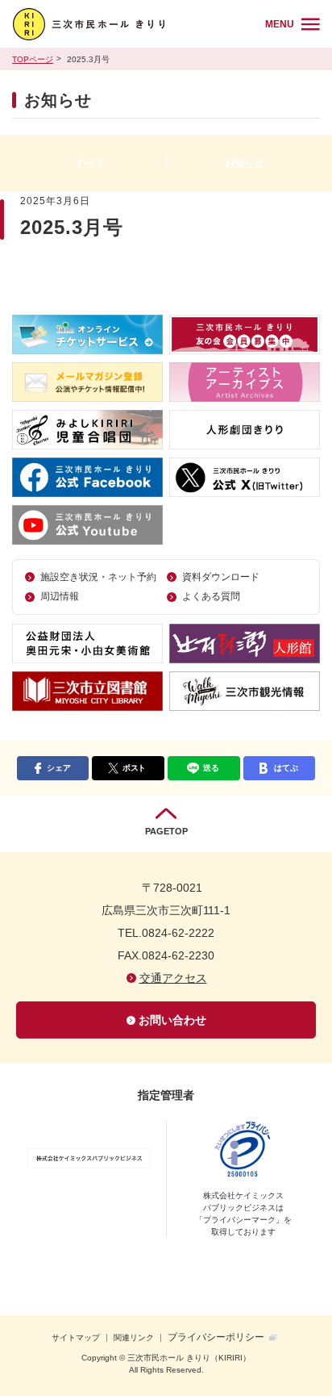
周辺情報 (59, 596)
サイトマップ (76, 1337)
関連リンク (134, 1337)
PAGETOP (166, 831)
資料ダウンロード (220, 577)
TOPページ (32, 59)
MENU (279, 24)
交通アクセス (173, 978)
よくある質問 (211, 596)
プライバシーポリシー (216, 1337)
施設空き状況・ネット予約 (98, 577)
